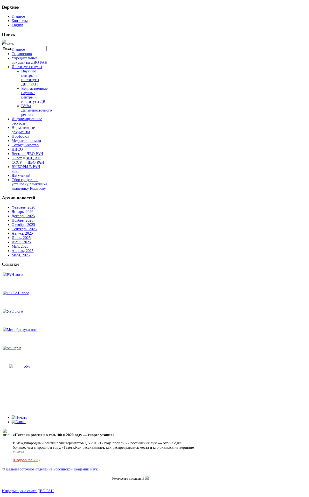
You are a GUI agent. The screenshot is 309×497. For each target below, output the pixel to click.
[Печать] (19, 417)
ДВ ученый (21, 175)
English (17, 25)
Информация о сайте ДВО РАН (28, 491)
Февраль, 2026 (23, 207)
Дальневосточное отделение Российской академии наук (52, 469)
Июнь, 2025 (21, 242)
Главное (18, 16)
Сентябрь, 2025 (24, 229)
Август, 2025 (22, 233)
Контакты (20, 21)
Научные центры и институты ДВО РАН (30, 77)
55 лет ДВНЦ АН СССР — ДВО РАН (28, 160)
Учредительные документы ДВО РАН (30, 60)
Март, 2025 (21, 255)
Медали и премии (26, 141)
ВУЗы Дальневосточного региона (36, 110)
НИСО (17, 149)
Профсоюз (20, 136)
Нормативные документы (23, 130)
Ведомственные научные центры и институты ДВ (34, 95)
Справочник (22, 54)
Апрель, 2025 (23, 251)
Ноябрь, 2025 (22, 220)
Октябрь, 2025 (23, 225)
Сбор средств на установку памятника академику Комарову (29, 184)
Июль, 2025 (21, 238)
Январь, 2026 (22, 212)
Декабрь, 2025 (23, 216)
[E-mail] (19, 422)
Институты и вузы (27, 67)
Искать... (9, 44)
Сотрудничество (25, 145)
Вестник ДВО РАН (27, 154)
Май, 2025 (20, 246)
